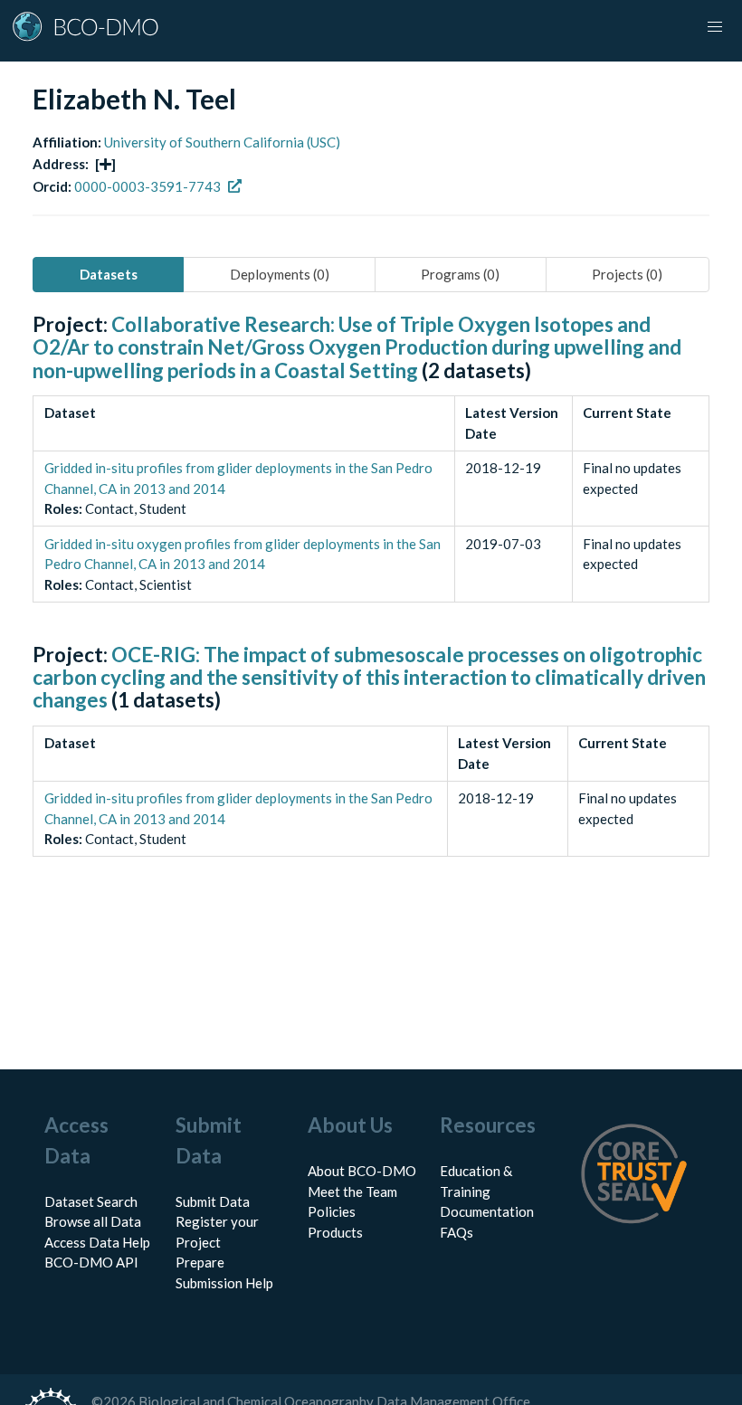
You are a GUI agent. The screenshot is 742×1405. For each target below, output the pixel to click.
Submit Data (213, 1201)
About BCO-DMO (362, 1171)
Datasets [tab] (109, 274)
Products (335, 1232)
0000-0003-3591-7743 (147, 186)
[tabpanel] (371, 605)
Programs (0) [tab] (460, 274)
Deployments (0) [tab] (279, 274)
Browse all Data (92, 1221)
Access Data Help (97, 1242)
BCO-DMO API (91, 1262)
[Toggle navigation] (715, 27)
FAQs (456, 1232)
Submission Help (224, 1283)
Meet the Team (352, 1191)
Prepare (200, 1262)
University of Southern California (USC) (222, 142)
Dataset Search (91, 1201)
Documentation (487, 1211)
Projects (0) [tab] (627, 274)
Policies (332, 1211)
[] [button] (105, 164)
